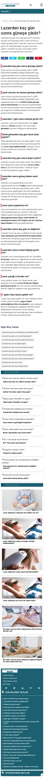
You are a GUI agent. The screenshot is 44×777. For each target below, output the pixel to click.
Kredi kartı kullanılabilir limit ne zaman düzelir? (20, 741)
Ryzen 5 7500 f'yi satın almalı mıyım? (16, 699)
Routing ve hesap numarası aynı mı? (16, 752)
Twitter (13, 58)
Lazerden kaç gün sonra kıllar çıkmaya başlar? (17, 355)
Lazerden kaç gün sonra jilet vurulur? (14, 351)
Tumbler (30, 58)
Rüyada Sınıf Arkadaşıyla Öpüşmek (16, 729)
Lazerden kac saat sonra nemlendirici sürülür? (17, 347)
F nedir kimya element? (12, 735)
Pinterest (38, 58)
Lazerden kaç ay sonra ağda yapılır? (14, 343)
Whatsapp (21, 58)
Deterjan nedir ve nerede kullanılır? (16, 726)
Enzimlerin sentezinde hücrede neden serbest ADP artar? (21, 722)
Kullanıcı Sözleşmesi (10, 678)
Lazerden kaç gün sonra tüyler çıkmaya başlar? (18, 358)
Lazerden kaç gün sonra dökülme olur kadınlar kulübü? (20, 332)
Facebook (4, 58)
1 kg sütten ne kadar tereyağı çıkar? (16, 701)
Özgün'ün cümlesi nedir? (12, 704)
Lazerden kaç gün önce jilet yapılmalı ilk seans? (18, 340)
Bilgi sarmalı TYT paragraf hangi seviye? (18, 738)
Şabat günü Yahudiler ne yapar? (15, 719)
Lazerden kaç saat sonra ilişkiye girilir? (15, 366)
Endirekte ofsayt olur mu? (13, 761)
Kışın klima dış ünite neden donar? (16, 710)
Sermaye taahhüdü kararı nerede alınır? (17, 746)
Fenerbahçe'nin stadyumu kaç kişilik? (16, 707)
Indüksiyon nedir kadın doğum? (14, 713)
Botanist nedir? (9, 764)
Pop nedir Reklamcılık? (11, 758)
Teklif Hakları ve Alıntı (10, 681)
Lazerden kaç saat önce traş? (12, 362)
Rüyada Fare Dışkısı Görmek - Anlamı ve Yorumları (21, 766)
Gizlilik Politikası (8, 675)
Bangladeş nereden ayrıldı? (13, 732)
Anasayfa (5, 11)
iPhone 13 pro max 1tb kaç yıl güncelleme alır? (20, 755)
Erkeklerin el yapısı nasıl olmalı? (15, 716)
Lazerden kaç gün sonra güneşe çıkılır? (27, 21)
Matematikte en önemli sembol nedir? (17, 743)
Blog (11, 21)
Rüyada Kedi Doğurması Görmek (15, 749)
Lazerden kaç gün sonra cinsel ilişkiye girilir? (17, 336)
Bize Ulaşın (6, 684)
